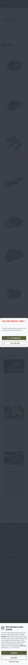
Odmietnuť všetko (14, 662)
